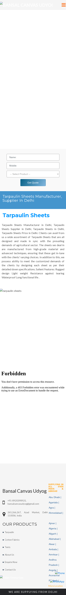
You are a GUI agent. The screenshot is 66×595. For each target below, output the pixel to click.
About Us (9, 554)
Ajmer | (53, 523)
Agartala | (54, 502)
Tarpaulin (9, 532)
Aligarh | (53, 533)
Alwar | (53, 544)
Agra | (52, 507)
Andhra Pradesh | (54, 562)
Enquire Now (11, 562)
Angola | (53, 570)
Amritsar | (54, 554)
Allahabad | (55, 539)
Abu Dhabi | (55, 497)
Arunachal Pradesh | (54, 578)
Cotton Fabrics (12, 539)
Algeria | (53, 528)
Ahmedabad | (56, 515)
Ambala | (54, 549)
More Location (55, 586)
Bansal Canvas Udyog (25, 491)
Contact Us (10, 569)
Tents (7, 547)
